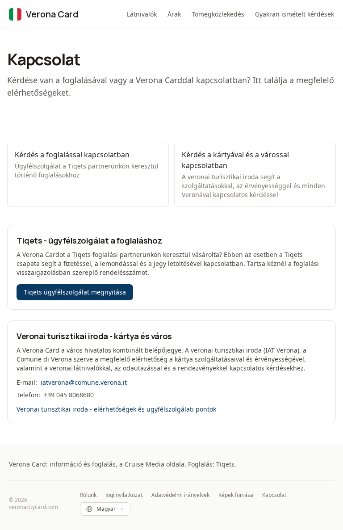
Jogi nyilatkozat (123, 495)
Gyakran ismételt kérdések (294, 14)
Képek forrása (235, 495)
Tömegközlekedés (218, 14)
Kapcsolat (274, 495)
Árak (174, 14)
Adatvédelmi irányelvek (180, 495)
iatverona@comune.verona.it (84, 382)
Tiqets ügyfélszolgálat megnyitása (75, 292)
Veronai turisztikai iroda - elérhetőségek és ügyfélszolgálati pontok (116, 409)
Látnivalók (142, 14)
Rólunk (88, 495)
